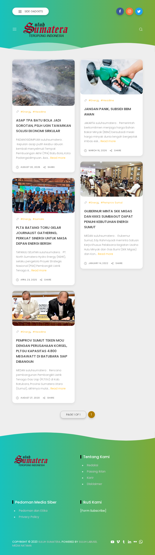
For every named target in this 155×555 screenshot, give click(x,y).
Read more (57, 158)
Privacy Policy (29, 517)
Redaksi (92, 465)
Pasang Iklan (96, 471)
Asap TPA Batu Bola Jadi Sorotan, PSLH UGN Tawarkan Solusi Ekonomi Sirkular (43, 125)
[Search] (141, 29)
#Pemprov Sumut (111, 202)
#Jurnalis (38, 219)
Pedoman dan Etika (33, 510)
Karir (90, 478)
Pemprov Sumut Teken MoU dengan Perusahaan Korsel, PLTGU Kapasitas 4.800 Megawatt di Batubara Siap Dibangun (41, 351)
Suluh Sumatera (49, 542)
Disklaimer (94, 484)
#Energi (25, 112)
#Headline (39, 112)
